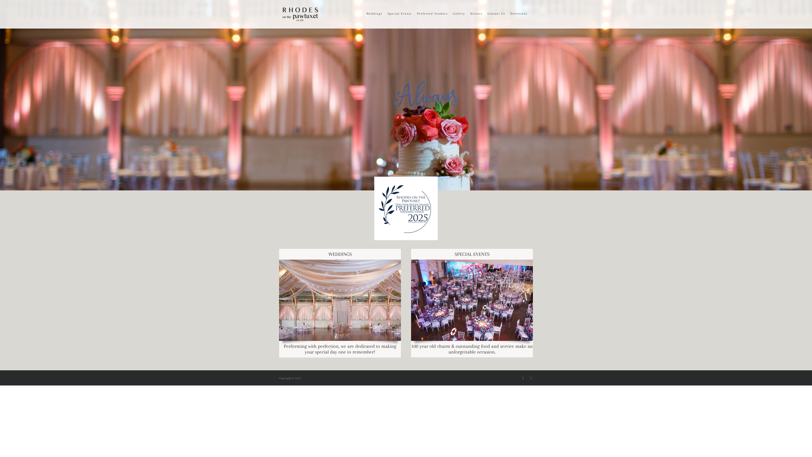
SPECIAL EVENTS (472, 254)
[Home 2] (406, 95)
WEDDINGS (340, 254)
